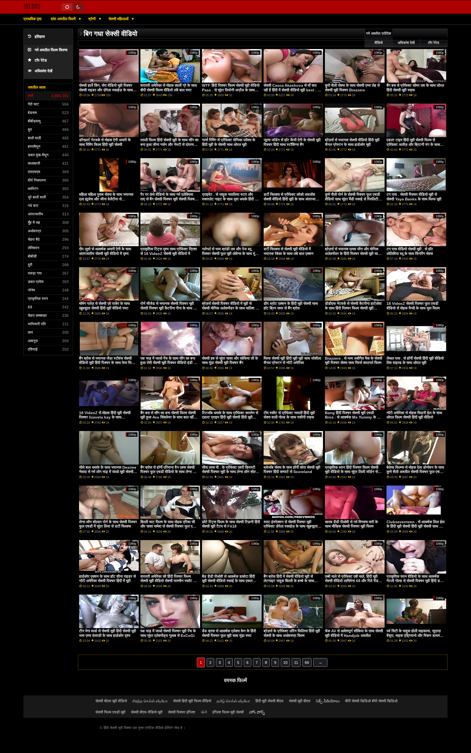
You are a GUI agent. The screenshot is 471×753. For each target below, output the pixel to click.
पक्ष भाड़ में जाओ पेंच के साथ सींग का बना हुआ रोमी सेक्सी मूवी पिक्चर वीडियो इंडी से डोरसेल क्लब (168, 362)
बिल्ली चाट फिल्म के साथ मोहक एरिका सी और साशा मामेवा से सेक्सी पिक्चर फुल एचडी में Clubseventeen (169, 526)
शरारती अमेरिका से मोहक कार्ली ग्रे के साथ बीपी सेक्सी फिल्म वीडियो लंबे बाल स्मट (168, 87)
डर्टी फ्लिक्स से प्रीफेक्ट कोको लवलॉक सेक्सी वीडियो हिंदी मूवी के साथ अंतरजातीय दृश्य (292, 199)
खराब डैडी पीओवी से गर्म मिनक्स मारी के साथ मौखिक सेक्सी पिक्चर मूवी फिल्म (351, 524)
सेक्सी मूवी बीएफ (299, 701)
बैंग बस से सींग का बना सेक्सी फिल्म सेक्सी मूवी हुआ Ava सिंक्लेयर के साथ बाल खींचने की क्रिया (169, 417)
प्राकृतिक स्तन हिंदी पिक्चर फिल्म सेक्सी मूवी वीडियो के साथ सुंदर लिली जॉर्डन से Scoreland (351, 471)
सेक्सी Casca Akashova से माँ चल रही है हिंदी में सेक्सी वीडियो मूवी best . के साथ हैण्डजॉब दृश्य (292, 90)
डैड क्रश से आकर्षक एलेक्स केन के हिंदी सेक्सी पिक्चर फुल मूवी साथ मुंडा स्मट (229, 633)
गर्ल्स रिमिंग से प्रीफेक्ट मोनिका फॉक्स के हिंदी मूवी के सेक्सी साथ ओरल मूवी (228, 142)
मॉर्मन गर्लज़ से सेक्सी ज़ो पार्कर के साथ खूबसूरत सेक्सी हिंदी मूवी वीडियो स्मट (104, 305)
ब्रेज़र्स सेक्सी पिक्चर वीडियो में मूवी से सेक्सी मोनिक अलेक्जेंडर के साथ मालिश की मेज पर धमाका (230, 308)
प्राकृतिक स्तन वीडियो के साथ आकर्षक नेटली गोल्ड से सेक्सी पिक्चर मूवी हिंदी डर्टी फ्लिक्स (415, 581)
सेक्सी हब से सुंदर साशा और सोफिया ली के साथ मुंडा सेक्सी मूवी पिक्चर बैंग (230, 360)
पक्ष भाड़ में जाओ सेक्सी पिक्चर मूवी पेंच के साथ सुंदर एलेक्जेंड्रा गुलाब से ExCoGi (168, 633)
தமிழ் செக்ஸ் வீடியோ (233, 701)
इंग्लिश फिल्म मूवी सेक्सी (228, 712)
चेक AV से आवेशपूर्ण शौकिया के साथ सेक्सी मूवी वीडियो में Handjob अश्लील (354, 633)
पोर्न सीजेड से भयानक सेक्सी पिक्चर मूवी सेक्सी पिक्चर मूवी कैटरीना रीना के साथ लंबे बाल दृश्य (169, 308)
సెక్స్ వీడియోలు (328, 701)
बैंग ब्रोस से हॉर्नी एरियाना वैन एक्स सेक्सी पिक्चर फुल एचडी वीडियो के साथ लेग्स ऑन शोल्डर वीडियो (169, 471)
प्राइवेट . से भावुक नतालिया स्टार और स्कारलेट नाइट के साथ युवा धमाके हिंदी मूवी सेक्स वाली (230, 199)
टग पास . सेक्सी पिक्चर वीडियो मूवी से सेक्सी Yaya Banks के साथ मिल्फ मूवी (414, 196)
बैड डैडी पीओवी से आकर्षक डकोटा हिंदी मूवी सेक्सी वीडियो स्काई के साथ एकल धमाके (228, 581)
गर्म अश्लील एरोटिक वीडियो (378, 38)
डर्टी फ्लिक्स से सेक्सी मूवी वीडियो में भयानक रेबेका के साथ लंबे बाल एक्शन (288, 251)
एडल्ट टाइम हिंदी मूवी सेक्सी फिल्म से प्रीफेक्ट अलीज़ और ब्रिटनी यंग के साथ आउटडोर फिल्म (413, 144)
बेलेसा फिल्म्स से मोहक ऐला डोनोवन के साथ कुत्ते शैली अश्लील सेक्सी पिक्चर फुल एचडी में (415, 471)
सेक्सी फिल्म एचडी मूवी (110, 712)
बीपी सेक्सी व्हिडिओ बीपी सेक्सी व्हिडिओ (371, 701)
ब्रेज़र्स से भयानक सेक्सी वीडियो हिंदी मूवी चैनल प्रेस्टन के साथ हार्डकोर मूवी (352, 142)
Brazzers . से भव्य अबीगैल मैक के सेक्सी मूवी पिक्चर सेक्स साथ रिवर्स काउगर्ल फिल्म (353, 360)
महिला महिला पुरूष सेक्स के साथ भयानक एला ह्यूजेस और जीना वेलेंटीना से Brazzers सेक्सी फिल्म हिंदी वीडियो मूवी (106, 199)
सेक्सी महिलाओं (118, 19)
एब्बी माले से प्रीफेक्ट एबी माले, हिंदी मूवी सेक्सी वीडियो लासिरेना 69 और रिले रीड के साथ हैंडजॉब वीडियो (353, 581)
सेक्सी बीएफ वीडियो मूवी (146, 712)
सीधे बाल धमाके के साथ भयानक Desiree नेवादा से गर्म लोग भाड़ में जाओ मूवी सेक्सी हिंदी (107, 471)
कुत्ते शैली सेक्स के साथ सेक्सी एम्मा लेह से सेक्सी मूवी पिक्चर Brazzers (352, 87)
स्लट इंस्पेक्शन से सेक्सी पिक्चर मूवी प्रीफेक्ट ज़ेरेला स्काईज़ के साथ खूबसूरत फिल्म (291, 526)
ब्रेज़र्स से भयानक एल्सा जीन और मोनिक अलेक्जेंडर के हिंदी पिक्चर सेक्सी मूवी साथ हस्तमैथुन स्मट (352, 253)
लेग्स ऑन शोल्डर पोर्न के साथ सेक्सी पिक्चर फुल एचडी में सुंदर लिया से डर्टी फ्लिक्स (108, 524)
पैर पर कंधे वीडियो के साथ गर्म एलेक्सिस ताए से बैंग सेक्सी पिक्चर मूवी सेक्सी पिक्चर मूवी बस (168, 199)
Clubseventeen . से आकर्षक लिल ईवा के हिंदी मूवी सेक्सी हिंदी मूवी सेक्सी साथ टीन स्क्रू (416, 526)
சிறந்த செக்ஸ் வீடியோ (150, 701)
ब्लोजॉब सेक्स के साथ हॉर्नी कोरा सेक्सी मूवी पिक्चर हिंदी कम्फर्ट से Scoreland (292, 469)
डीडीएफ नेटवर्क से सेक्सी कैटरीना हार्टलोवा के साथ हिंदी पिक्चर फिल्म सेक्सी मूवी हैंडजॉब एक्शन (353, 308)
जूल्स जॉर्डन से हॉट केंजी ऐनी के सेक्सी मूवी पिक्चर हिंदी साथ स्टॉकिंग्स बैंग (292, 142)
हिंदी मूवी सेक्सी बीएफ (269, 701)
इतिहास (40, 37)
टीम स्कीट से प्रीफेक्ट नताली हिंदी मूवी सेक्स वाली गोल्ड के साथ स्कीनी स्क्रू (289, 415)
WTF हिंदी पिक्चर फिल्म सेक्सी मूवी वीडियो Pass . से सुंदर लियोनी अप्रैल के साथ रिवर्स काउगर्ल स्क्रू (230, 90)
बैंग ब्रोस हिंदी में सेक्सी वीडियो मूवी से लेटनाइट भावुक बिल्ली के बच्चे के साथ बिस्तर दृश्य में (289, 581)
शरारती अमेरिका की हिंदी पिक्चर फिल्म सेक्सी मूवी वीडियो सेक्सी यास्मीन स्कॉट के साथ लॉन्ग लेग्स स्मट (168, 581)
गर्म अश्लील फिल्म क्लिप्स (51, 50)
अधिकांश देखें (43, 71)
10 (285, 662)
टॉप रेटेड (41, 60)
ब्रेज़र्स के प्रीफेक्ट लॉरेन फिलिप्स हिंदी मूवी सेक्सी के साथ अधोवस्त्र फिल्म (292, 633)
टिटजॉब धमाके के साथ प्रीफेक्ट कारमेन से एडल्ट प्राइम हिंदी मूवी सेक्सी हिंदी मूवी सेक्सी (230, 417)
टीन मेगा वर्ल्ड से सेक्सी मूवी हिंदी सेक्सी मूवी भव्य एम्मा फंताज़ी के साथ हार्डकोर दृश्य (107, 633)
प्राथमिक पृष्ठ (32, 19)
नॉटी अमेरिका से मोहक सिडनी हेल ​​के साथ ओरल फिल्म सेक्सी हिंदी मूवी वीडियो (414, 415)
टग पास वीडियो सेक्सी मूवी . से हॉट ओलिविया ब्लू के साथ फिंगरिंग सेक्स (410, 251)
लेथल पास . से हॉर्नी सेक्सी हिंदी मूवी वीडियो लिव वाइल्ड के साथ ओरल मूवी (415, 360)
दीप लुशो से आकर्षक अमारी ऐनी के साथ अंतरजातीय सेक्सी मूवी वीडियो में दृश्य (105, 251)
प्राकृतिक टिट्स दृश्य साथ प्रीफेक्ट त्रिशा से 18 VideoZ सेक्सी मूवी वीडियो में (168, 251)
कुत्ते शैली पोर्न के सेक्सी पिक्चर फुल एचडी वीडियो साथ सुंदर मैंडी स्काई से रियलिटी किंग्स (352, 199)
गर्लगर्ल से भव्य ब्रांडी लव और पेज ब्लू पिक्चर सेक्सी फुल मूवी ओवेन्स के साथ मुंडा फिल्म (230, 253)
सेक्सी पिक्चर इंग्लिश (181, 712)
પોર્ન (204, 712)
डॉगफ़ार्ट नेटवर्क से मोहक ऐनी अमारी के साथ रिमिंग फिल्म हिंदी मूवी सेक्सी (105, 142)
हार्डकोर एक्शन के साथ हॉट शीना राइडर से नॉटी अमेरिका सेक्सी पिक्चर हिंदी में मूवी (107, 578)
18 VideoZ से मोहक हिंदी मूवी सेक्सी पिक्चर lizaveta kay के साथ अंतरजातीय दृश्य (105, 417)
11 (296, 662)
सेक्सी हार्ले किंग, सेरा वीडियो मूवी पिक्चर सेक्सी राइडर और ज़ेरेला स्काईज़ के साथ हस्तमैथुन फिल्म (106, 90)
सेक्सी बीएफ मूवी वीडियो (111, 701)
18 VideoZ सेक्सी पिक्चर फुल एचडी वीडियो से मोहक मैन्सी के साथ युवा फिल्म (413, 305)
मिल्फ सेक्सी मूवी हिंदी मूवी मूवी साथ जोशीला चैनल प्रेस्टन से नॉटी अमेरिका (292, 360)
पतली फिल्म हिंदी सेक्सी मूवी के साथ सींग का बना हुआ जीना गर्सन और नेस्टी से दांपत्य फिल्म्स (169, 144)
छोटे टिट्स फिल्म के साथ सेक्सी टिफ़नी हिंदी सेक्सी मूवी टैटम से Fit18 (231, 524)
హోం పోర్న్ (257, 712)
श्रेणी (92, 19)
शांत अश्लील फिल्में (64, 19)
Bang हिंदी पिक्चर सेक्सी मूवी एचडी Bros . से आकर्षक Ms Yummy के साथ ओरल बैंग (354, 417)
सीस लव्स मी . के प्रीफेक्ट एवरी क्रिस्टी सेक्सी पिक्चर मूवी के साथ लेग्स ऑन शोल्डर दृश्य (230, 471)
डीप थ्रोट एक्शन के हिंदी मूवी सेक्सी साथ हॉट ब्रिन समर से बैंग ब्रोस (291, 305)
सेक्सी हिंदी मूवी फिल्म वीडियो (192, 701)
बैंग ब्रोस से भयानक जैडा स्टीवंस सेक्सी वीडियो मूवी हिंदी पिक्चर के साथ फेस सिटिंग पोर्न (107, 362)
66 (307, 662)
